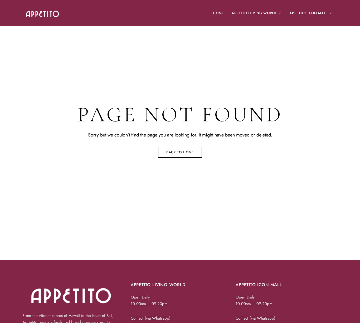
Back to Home (180, 152)
